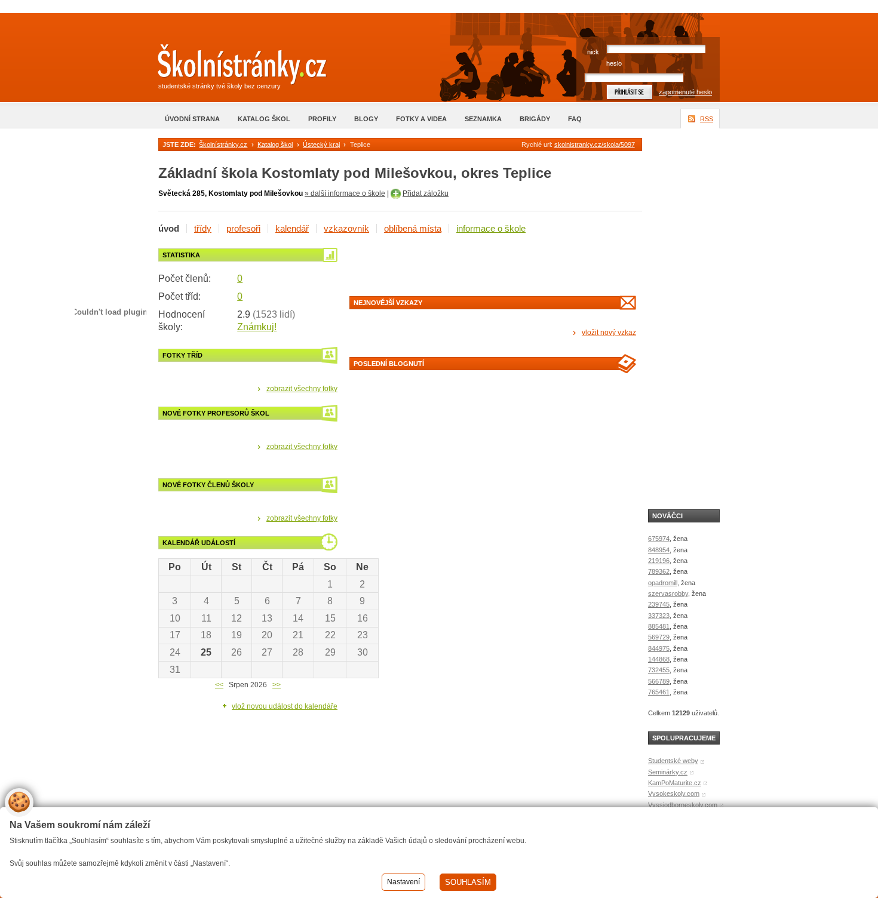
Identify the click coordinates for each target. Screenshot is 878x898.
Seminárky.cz (667, 772)
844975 (659, 648)
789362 (659, 571)
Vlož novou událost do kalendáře (284, 706)
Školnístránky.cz (223, 144)
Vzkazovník (346, 228)
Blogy (366, 118)
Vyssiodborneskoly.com (682, 804)
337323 (659, 615)
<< (219, 685)
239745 (659, 604)
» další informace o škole (345, 193)
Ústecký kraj (321, 144)
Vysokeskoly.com (673, 793)
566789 (659, 681)
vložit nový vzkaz (609, 332)
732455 (659, 670)
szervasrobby (668, 593)
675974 (659, 538)
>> (276, 685)
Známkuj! (257, 327)
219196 (659, 560)
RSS (706, 118)
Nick (593, 52)
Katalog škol (264, 118)
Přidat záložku (426, 193)
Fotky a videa (421, 118)
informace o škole (491, 228)
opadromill (662, 582)
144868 (659, 659)
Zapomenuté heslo (685, 92)
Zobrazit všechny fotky (301, 389)
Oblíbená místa (412, 228)
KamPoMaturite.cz (674, 782)
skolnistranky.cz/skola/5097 (594, 144)
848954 (659, 549)
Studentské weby (673, 760)
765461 (659, 692)
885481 (659, 626)
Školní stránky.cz (233, 67)
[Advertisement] (489, 266)
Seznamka (483, 118)
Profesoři (243, 228)
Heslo (614, 63)
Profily (322, 118)
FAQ (575, 118)
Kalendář (292, 228)
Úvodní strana (192, 118)
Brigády (535, 118)
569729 (659, 637)
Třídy (202, 228)
